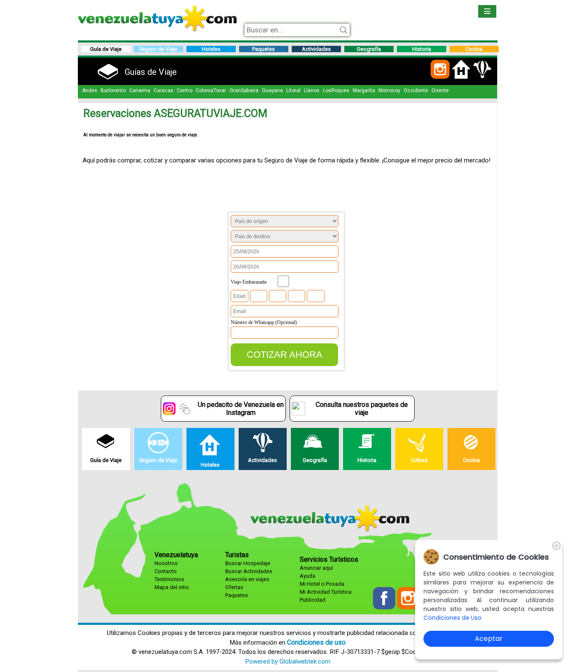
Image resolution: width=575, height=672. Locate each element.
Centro (184, 90)
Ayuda (307, 576)
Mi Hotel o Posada (322, 584)
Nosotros (166, 563)
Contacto (165, 571)
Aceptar (489, 638)
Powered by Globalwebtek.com (287, 661)
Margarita (364, 90)
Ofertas (234, 587)
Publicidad (312, 600)
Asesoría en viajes (247, 579)
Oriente (440, 90)
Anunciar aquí (316, 568)
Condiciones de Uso (452, 618)
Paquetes (236, 595)
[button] (440, 77)
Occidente (416, 90)
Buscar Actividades (248, 571)
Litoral (293, 90)
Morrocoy (389, 90)
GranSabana (243, 90)
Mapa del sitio (171, 587)
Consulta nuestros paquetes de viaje (362, 409)
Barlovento (113, 90)
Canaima (139, 90)
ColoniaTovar (211, 90)
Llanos (311, 90)
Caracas (163, 90)
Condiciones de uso (316, 642)
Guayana (272, 90)
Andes (89, 90)
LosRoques (336, 90)
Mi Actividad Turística (325, 592)
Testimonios (169, 579)
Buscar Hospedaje (247, 563)
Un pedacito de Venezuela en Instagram (241, 409)
